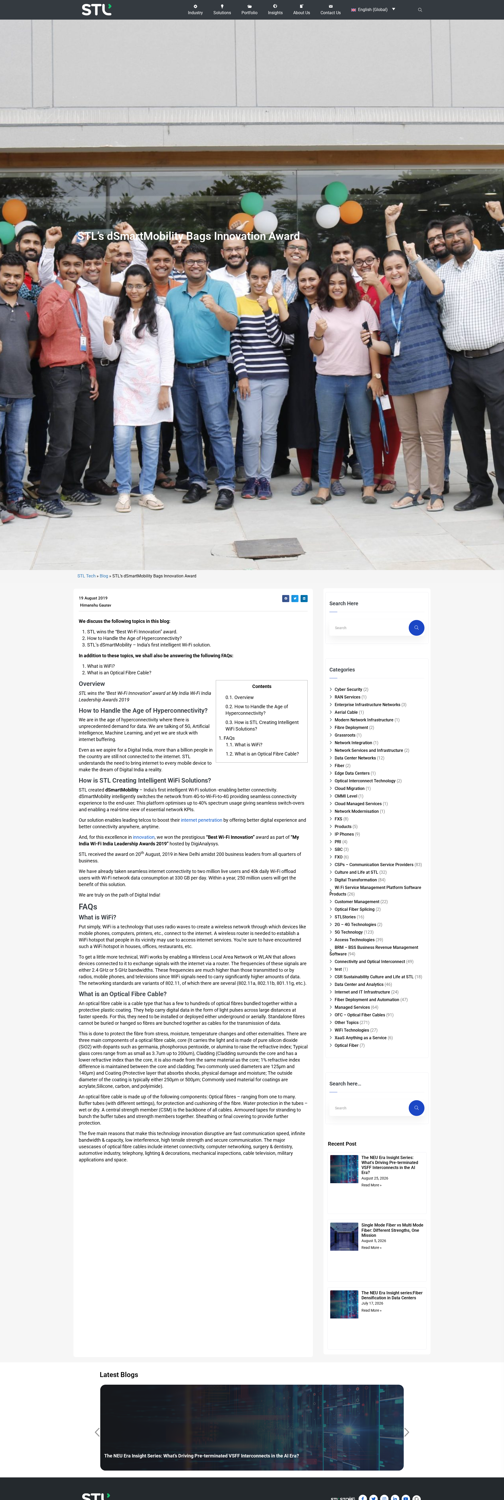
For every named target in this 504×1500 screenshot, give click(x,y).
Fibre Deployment (351, 727)
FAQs (227, 738)
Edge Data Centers (352, 773)
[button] (195, 9)
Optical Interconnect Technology (365, 780)
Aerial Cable (346, 712)
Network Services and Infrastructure (369, 750)
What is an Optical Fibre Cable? (262, 754)
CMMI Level (346, 796)
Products (343, 826)
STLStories (345, 916)
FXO (339, 857)
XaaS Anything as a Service (361, 1037)
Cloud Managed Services (358, 803)
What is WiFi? (244, 744)
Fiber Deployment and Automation (367, 999)
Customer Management (357, 901)
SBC (339, 849)
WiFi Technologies (352, 1030)
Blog (104, 575)
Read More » (371, 1185)
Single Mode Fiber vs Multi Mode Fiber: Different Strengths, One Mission (392, 1230)
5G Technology (349, 932)
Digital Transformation (356, 879)
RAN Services (347, 697)
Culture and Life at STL (356, 872)
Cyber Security (348, 689)
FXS (338, 818)
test (338, 969)
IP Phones (344, 834)
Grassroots (345, 735)
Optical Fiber (347, 1045)
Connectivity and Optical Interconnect (370, 961)
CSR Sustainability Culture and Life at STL (374, 976)
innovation (144, 837)
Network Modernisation (357, 811)
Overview (239, 697)
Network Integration (353, 742)
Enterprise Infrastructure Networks (367, 704)
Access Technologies (355, 939)
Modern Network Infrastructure (364, 719)
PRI (338, 841)
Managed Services (352, 1007)
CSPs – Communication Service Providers (374, 864)
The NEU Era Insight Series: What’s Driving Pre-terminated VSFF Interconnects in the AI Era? (389, 1165)
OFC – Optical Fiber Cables (360, 1014)
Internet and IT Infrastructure (362, 992)
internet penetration (202, 820)
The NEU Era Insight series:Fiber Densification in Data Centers (392, 1295)
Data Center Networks (355, 758)
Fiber (339, 765)
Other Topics (347, 1022)
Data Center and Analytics (359, 984)
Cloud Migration (350, 788)
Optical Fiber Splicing (355, 909)
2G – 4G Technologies (355, 924)
